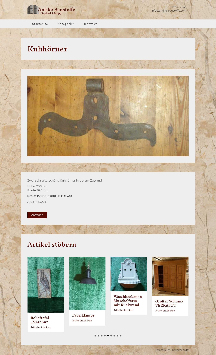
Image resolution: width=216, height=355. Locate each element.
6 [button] (111, 329)
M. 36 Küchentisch (188, 312)
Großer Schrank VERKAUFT (149, 303)
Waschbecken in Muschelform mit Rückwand (108, 300)
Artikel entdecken (62, 320)
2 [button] (98, 329)
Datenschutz (180, 343)
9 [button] (120, 329)
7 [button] (114, 329)
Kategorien (65, 24)
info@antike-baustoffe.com (169, 10)
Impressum (163, 343)
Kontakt (90, 24)
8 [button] (117, 329)
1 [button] (95, 329)
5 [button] (108, 329)
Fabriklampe (63, 315)
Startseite (40, 24)
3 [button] (101, 329)
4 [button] (105, 329)
